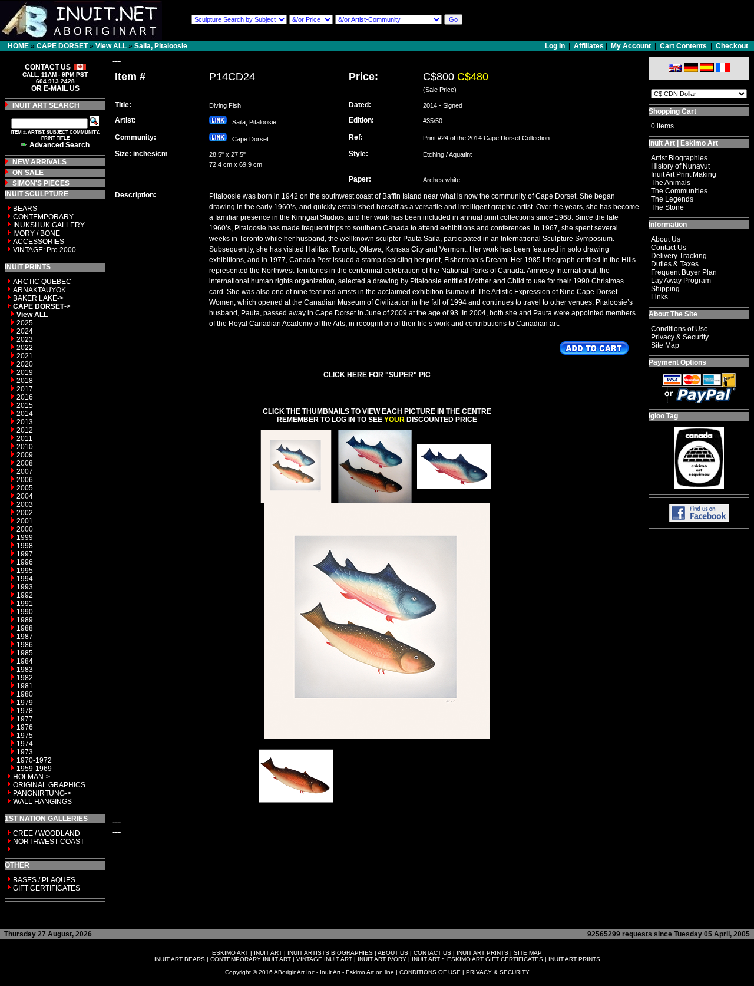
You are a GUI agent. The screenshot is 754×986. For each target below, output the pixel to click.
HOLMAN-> (31, 777)
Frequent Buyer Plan (684, 272)
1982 (24, 678)
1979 (24, 702)
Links (659, 297)
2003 (24, 504)
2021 (24, 356)
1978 (24, 711)
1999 (24, 537)
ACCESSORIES (38, 242)
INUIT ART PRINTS (482, 952)
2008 (24, 463)
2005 (24, 488)
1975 (24, 735)
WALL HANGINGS (42, 801)
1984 (24, 661)
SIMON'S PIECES (41, 183)
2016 (24, 397)
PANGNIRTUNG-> (42, 793)
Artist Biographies (679, 158)
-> (42, 306)
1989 (24, 620)
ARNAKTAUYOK (39, 290)
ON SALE (28, 173)
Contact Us (668, 247)
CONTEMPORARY (43, 217)
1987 (24, 636)
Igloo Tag (663, 416)
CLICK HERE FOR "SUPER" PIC (377, 375)
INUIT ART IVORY (382, 959)
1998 (24, 546)
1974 (24, 744)
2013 (24, 422)
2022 (24, 348)
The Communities (679, 191)
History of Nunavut (680, 166)
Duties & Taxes (675, 264)
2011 (24, 438)
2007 (24, 471)
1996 (24, 562)
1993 (24, 587)
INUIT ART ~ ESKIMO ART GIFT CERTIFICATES (477, 959)
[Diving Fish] (296, 500)
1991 (24, 603)
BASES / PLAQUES (44, 880)
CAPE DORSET (62, 46)
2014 (24, 414)
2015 (24, 405)
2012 (24, 430)
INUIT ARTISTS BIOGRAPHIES (330, 952)
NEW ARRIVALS (39, 162)
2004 (24, 496)
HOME (18, 46)
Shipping (665, 289)
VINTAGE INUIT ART (324, 959)
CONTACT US (432, 952)
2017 (24, 389)
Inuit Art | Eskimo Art (683, 143)
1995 (24, 570)
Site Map (665, 345)
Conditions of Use (679, 329)
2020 (24, 364)
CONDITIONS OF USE (430, 972)
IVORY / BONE (36, 233)
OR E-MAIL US (55, 88)
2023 (24, 339)
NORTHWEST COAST (47, 841)
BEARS (25, 209)
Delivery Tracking (679, 256)
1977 (24, 719)
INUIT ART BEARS (179, 959)
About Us (665, 239)
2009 (24, 455)
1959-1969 (34, 768)
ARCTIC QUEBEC (42, 282)
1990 (24, 612)
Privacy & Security (680, 337)
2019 (24, 372)
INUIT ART (268, 952)
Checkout (732, 46)
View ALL (111, 46)
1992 (24, 595)
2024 (24, 331)
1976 (24, 727)
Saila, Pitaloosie (160, 46)
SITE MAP (528, 952)
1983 (24, 669)
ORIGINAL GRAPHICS (49, 785)
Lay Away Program (681, 280)
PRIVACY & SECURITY (498, 972)
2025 (24, 323)
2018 (24, 381)
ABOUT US (393, 952)
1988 (24, 628)
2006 (24, 480)
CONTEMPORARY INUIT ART (250, 959)
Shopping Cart (672, 111)
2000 (24, 529)
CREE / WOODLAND (45, 833)
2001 (24, 521)
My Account (631, 46)
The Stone (667, 207)
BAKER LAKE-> (38, 298)
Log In (556, 46)
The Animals (670, 183)
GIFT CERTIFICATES (46, 888)
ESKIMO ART (230, 952)
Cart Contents (683, 46)
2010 (24, 447)
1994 (24, 579)
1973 (24, 752)
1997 (24, 554)
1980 (24, 694)
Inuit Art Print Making (683, 174)
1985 (24, 653)
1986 (24, 645)
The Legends (672, 199)
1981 (24, 686)
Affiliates (589, 46)
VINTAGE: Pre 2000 (44, 250)
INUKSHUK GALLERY (49, 225)
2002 (24, 513)
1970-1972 (34, 760)
